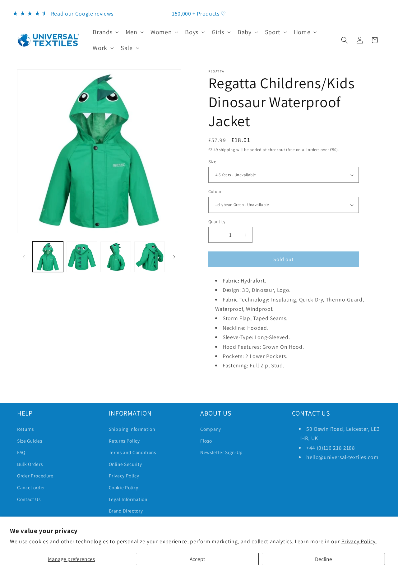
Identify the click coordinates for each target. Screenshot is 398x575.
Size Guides (29, 441)
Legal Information (128, 499)
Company (210, 429)
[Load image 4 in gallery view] (115, 257)
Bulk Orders (30, 464)
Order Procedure (35, 475)
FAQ (21, 452)
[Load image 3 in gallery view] (82, 257)
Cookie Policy (124, 487)
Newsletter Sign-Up (221, 452)
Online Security (125, 464)
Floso (206, 441)
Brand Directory (126, 511)
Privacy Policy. (359, 541)
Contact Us (29, 499)
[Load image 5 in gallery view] (149, 257)
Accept (197, 559)
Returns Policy (124, 441)
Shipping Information (132, 429)
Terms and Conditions (132, 452)
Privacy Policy (124, 475)
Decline (323, 559)
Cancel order (31, 487)
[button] (105, 32)
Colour (215, 191)
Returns (25, 429)
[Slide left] (24, 257)
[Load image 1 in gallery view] (48, 257)
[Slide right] (174, 257)
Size (212, 161)
